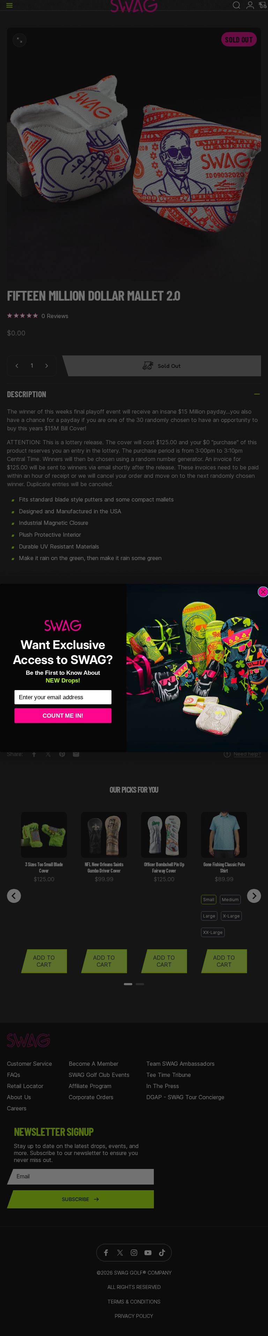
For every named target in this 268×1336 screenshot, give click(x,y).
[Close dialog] (263, 592)
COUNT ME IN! (63, 715)
